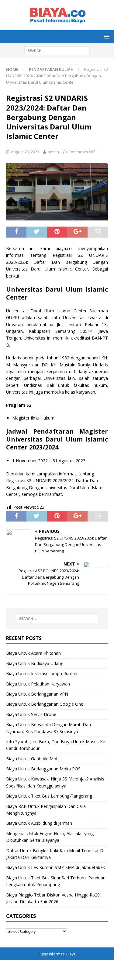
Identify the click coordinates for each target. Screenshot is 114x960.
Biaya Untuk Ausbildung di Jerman (39, 823)
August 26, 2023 (25, 152)
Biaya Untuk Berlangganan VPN (37, 694)
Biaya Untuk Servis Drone (31, 714)
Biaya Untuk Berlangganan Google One (44, 704)
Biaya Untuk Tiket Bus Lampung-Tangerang (49, 796)
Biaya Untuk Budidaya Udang (34, 663)
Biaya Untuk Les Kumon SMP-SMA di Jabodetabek (55, 867)
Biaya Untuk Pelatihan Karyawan (38, 684)
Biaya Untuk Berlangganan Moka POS (43, 769)
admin (53, 152)
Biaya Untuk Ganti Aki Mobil (33, 759)
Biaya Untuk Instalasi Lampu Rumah (41, 673)
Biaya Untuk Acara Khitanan (33, 653)
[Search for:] (57, 50)
